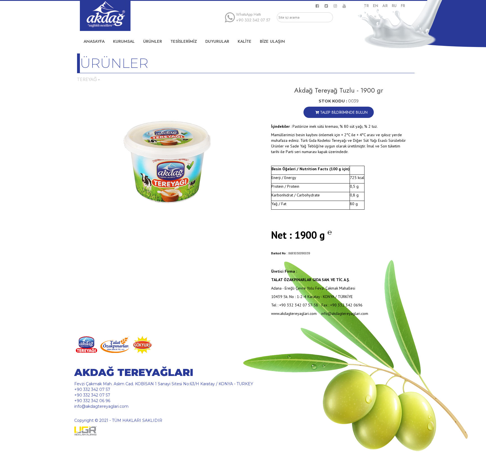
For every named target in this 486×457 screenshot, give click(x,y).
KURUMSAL (124, 41)
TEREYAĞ (87, 79)
